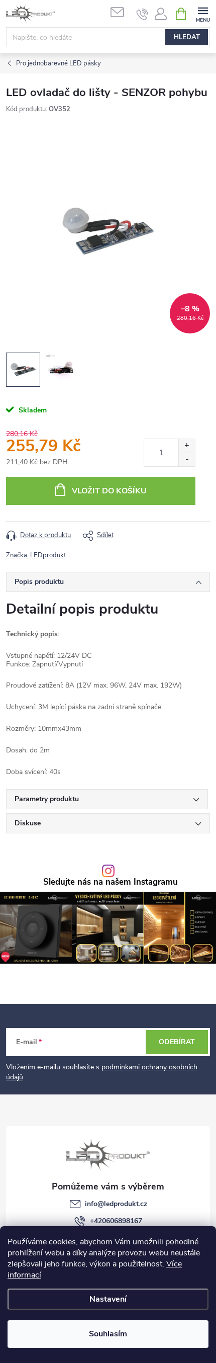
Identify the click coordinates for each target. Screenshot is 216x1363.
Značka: (36, 555)
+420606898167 (116, 1221)
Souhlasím (108, 1333)
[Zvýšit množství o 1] (186, 446)
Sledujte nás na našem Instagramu (110, 882)
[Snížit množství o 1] (186, 459)
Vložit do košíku (109, 490)
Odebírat (177, 1042)
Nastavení (108, 1299)
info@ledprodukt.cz (116, 1204)
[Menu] (202, 13)
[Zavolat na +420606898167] (142, 14)
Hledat (187, 37)
